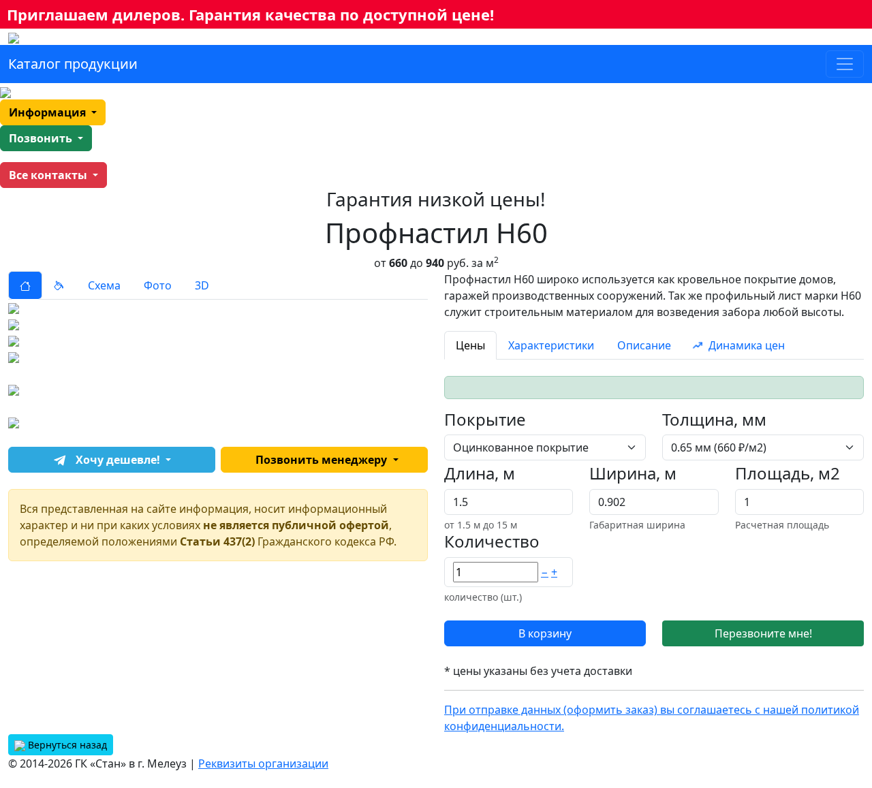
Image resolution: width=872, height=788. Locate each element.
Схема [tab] (104, 285)
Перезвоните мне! (763, 633)
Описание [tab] (644, 345)
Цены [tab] (470, 345)
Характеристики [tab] (551, 345)
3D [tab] (202, 285)
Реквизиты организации (263, 763)
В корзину (545, 633)
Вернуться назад (66, 744)
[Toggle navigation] (845, 64)
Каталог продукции (73, 63)
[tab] (25, 285)
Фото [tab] (158, 285)
